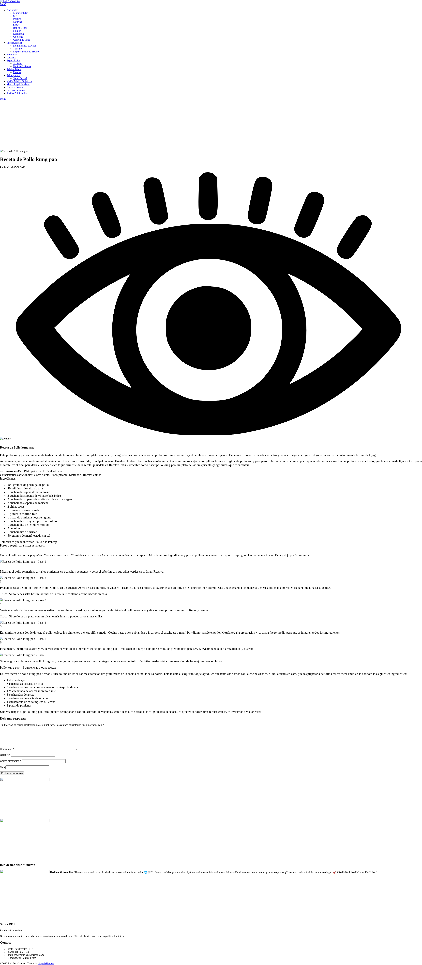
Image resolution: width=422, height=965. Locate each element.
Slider (16, 24)
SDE (15, 16)
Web (2, 767)
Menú (3, 4)
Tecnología (12, 54)
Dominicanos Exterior (24, 45)
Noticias (17, 21)
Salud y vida (13, 75)
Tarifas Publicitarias (17, 93)
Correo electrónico (10, 760)
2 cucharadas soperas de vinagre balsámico (34, 495)
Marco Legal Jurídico (18, 84)
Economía (18, 33)
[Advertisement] (211, 125)
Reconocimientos (16, 90)
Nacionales (12, 10)
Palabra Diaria (14, 69)
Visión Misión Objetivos (19, 81)
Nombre (5, 754)
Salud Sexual (20, 78)
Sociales (17, 63)
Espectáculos (13, 60)
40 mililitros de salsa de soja (25, 488)
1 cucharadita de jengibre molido (28, 524)
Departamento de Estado (26, 51)
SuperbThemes (46, 963)
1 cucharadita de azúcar (22, 532)
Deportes (11, 57)
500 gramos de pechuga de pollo (28, 484)
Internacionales (14, 42)
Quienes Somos (15, 87)
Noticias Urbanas (22, 66)
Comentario (7, 749)
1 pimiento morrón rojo (22, 513)
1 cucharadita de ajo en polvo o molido (32, 521)
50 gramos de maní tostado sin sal (28, 535)
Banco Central (20, 27)
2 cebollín (13, 528)
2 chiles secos (15, 506)
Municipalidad (20, 13)
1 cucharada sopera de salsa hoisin (28, 492)
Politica (17, 18)
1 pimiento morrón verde (23, 510)
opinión (17, 30)
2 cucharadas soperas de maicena (27, 503)
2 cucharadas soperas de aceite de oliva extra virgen (39, 499)
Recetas (17, 72)
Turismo (17, 48)
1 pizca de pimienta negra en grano (29, 517)
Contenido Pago (21, 39)
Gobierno (18, 36)
